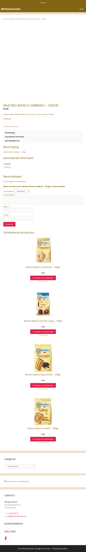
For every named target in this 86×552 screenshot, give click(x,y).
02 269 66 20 (12, 513)
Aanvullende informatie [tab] (14, 137)
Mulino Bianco (20, 19)
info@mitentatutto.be (16, 516)
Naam (6, 207)
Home (5, 19)
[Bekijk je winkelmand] (71, 9)
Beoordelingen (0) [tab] (12, 141)
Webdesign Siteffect (60, 548)
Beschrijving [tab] (10, 133)
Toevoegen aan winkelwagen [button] (43, 278)
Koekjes (11, 19)
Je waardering (9, 191)
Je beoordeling (9, 195)
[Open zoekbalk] (65, 9)
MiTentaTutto (10, 9)
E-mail (6, 215)
